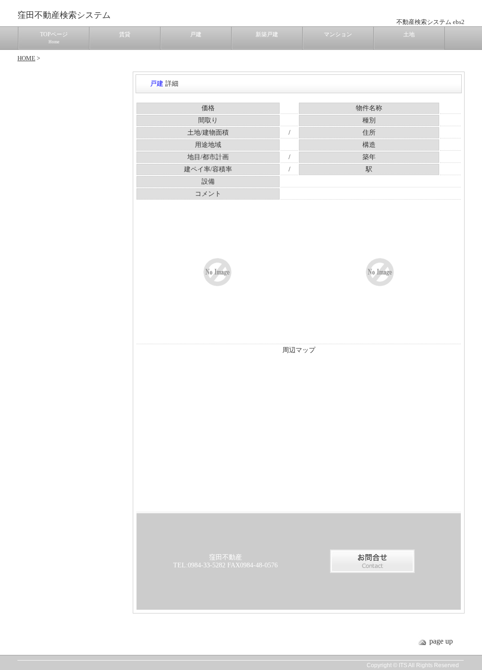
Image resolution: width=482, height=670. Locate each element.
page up (441, 641)
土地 (409, 34)
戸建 (195, 34)
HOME (26, 58)
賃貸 (124, 34)
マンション (338, 34)
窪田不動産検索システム (64, 15)
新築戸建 (267, 34)
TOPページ (54, 37)
